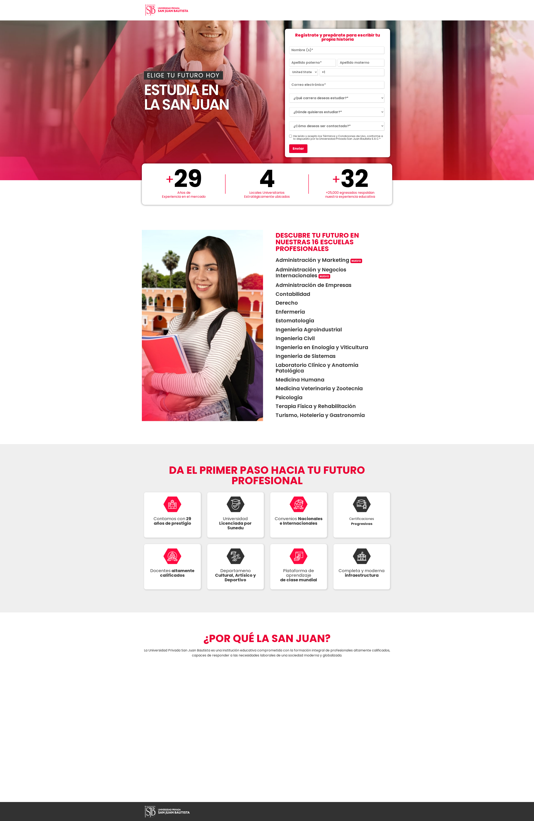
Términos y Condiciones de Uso (344, 136)
